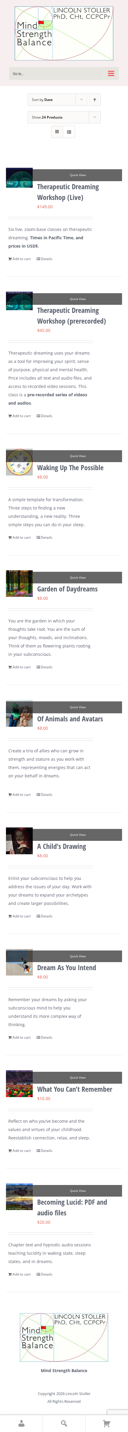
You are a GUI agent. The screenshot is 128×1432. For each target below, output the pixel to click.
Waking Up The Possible (70, 467)
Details (46, 258)
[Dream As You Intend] (19, 962)
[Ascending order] (95, 100)
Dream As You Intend (66, 967)
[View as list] (69, 132)
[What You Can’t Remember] (19, 1083)
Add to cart (22, 258)
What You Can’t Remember (74, 1089)
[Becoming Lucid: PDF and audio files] (19, 1197)
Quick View (78, 175)
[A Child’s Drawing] (19, 840)
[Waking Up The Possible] (19, 462)
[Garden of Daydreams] (19, 583)
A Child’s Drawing (61, 846)
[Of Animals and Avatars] (19, 713)
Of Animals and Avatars (70, 718)
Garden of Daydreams (67, 589)
